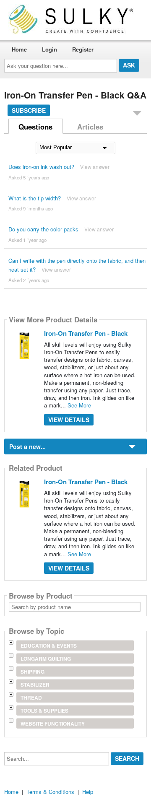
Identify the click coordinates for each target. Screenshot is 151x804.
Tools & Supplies (44, 710)
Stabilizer (35, 684)
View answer (94, 166)
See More (79, 405)
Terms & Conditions (50, 792)
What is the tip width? (34, 198)
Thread (31, 697)
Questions (35, 127)
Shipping (32, 671)
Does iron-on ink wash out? (41, 167)
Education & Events (49, 645)
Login (49, 49)
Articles (90, 127)
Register (83, 49)
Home (19, 49)
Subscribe (29, 110)
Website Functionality (53, 723)
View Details (68, 419)
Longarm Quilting (46, 658)
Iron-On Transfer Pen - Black (86, 333)
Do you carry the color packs (43, 229)
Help (87, 792)
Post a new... (27, 446)
